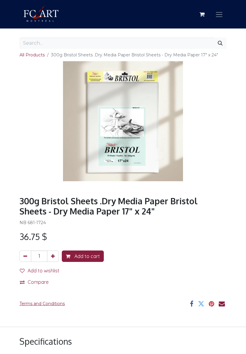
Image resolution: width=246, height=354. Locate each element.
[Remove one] (25, 256)
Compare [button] (38, 282)
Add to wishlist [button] (43, 271)
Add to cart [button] (86, 256)
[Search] (220, 43)
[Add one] (53, 256)
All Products (32, 55)
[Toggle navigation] (219, 14)
